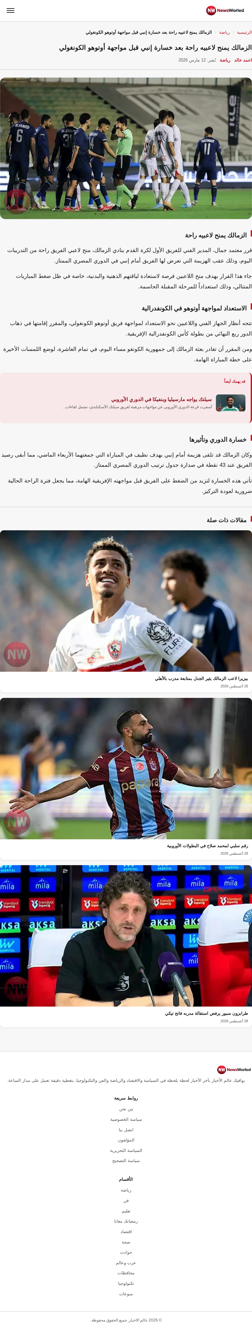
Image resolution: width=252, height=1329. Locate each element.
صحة (126, 1242)
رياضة (224, 32)
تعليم (126, 1211)
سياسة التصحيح (126, 1160)
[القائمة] (10, 10)
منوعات (126, 1293)
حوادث (126, 1252)
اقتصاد (126, 1231)
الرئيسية (244, 32)
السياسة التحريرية (126, 1150)
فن (126, 1200)
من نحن (126, 1108)
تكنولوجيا (126, 1283)
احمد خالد (243, 60)
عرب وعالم (126, 1262)
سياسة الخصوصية (126, 1119)
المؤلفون (126, 1140)
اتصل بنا (126, 1129)
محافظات (126, 1272)
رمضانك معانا (126, 1221)
